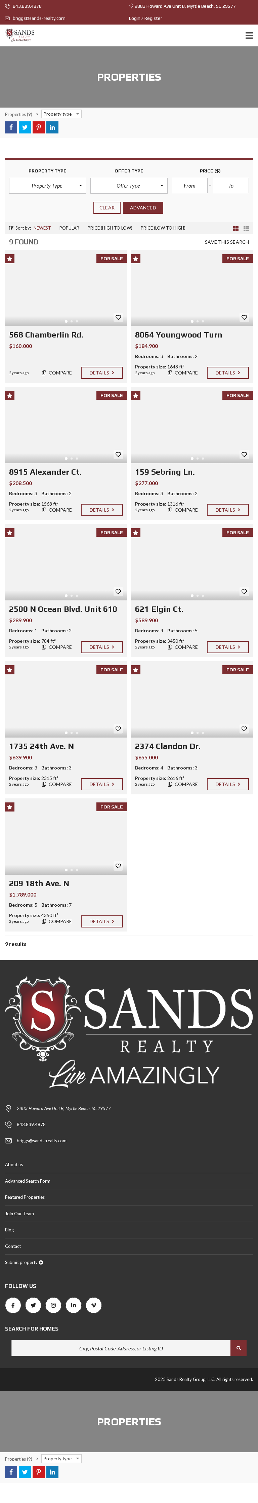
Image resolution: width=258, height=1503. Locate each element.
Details (100, 372)
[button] (47, 185)
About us (14, 1164)
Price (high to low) (110, 228)
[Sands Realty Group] (17, 35)
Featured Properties (25, 1197)
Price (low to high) (163, 228)
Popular (69, 228)
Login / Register (145, 18)
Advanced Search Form (27, 1181)
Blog (9, 1229)
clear (107, 207)
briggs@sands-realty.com (39, 18)
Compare (60, 372)
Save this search (227, 242)
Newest (42, 228)
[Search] (238, 1348)
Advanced (143, 207)
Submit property (22, 1262)
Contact (13, 1246)
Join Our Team (19, 1213)
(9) (18, 114)
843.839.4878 (27, 6)
